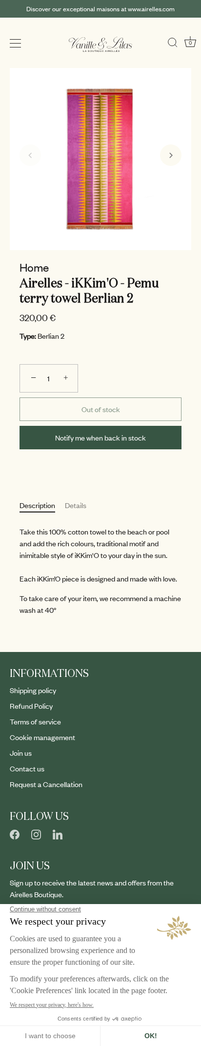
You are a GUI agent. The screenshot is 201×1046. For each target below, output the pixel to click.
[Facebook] (15, 833)
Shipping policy (33, 690)
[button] (30, 155)
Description (37, 505)
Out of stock (100, 409)
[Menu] (15, 43)
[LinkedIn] (57, 833)
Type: (28, 336)
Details (75, 505)
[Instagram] (36, 833)
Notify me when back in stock (100, 437)
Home (34, 267)
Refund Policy (31, 706)
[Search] (173, 40)
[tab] (42, 505)
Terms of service (35, 721)
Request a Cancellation (46, 784)
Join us (21, 753)
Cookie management (42, 737)
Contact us (27, 768)
